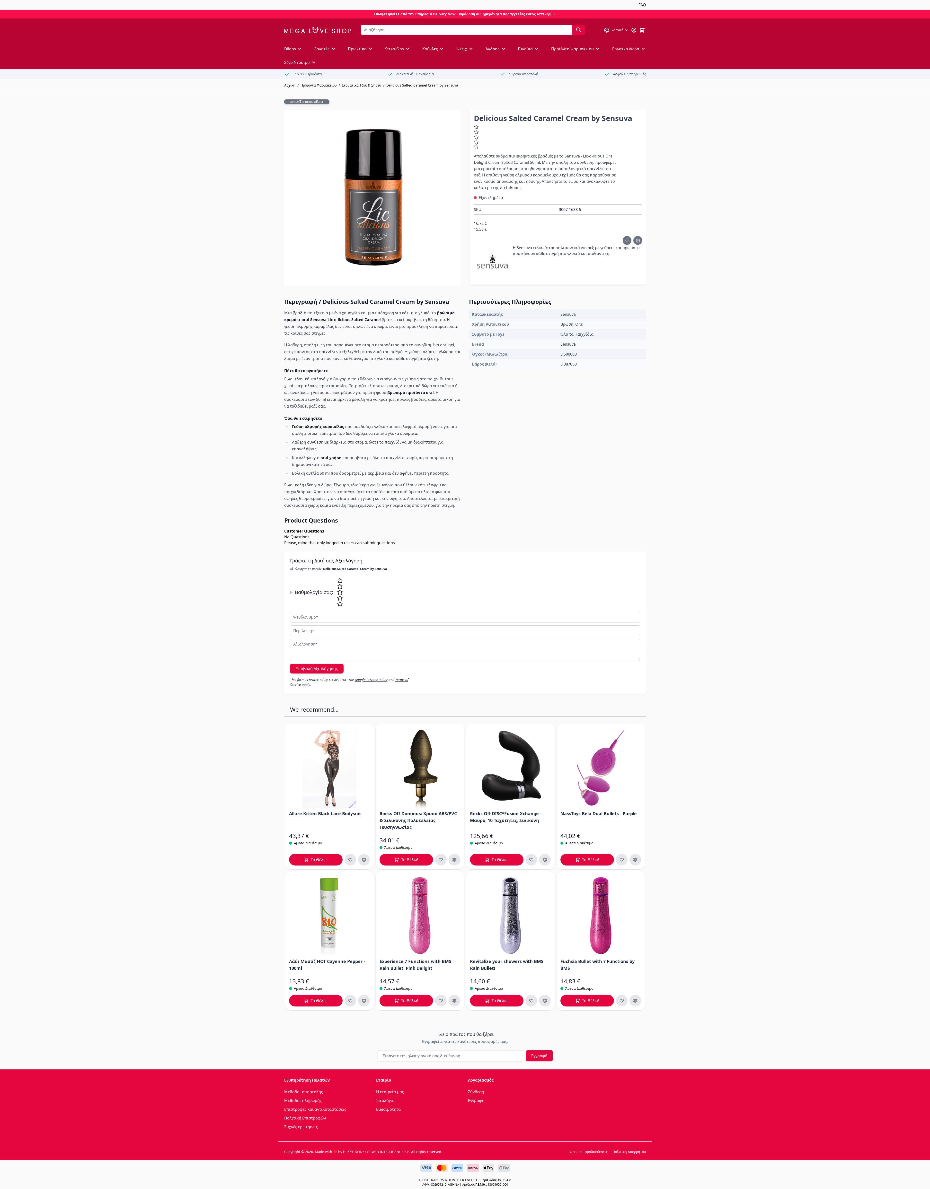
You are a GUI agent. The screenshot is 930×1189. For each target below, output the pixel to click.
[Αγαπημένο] (627, 240)
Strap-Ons (394, 49)
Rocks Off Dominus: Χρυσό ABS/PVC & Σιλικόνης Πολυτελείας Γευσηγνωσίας (418, 820)
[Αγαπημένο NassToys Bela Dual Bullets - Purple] (622, 860)
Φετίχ (461, 49)
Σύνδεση (476, 1091)
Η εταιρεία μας (390, 1091)
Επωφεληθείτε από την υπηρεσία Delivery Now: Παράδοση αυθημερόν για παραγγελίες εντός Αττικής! (463, 14)
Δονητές (321, 49)
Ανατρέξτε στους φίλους (307, 102)
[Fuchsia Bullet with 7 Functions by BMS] (600, 915)
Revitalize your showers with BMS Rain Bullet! (506, 964)
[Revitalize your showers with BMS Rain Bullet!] (510, 915)
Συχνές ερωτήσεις (301, 1126)
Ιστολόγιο (385, 1100)
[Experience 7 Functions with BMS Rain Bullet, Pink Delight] (420, 915)
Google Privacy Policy (371, 679)
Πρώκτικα (357, 49)
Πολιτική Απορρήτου (629, 1151)
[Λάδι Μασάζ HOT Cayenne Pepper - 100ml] (329, 915)
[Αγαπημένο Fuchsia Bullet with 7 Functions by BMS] (622, 1000)
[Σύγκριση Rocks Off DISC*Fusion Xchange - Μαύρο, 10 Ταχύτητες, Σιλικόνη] (545, 860)
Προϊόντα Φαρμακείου (572, 49)
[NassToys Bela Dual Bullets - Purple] (600, 767)
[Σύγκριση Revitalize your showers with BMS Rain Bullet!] (545, 1000)
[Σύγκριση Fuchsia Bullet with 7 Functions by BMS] (635, 1000)
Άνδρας (492, 49)
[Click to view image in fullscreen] (372, 198)
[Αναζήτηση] (579, 30)
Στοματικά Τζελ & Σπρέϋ (361, 85)
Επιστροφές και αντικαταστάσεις (315, 1109)
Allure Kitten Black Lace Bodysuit (325, 813)
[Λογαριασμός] (634, 30)
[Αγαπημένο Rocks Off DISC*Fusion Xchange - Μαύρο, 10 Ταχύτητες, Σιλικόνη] (531, 860)
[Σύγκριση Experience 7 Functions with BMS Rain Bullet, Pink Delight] (454, 1000)
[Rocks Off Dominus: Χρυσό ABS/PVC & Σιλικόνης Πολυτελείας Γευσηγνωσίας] (420, 767)
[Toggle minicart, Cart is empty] (642, 30)
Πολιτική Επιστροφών (305, 1118)
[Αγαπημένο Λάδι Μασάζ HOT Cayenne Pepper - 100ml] (350, 1000)
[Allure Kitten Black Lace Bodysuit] (329, 767)
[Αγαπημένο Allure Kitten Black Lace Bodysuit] (350, 860)
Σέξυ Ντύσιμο (297, 62)
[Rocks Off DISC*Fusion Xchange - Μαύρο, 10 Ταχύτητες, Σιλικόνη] (510, 767)
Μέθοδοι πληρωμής (303, 1100)
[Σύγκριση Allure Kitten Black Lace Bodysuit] (364, 860)
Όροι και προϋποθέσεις (589, 1151)
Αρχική (289, 85)
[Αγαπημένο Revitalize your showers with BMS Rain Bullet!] (531, 1000)
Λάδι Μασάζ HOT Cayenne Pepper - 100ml (327, 964)
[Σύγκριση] (637, 240)
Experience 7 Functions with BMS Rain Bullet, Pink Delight (415, 964)
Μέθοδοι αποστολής (303, 1091)
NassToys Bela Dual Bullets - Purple (598, 813)
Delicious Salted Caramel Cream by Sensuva (422, 85)
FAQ (642, 5)
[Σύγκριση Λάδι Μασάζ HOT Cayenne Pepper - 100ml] (364, 1000)
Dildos (290, 49)
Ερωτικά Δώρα (625, 49)
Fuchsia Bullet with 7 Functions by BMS (597, 964)
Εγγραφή (539, 1055)
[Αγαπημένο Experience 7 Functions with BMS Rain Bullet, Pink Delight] (441, 1000)
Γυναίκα (525, 49)
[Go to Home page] (317, 30)
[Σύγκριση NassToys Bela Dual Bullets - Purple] (635, 860)
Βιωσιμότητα (388, 1109)
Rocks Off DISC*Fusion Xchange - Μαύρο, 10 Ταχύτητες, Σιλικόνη (505, 817)
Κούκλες (430, 49)
